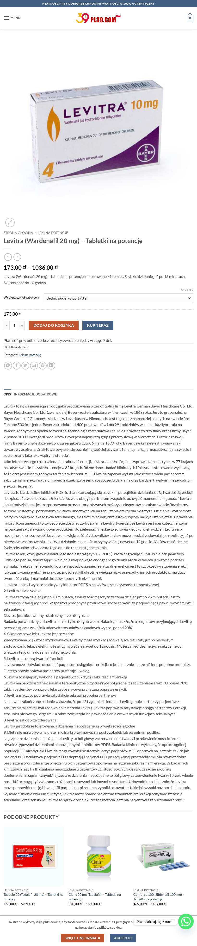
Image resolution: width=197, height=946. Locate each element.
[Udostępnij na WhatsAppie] (8, 366)
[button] (12, 18)
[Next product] (8, 257)
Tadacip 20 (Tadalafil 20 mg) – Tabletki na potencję (33, 896)
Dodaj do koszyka (53, 325)
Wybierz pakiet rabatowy (21, 297)
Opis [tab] (7, 394)
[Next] (193, 870)
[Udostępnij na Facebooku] (17, 366)
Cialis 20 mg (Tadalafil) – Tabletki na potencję (94, 896)
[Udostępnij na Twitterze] (25, 366)
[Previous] (3, 870)
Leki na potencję (53, 233)
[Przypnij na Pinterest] (43, 366)
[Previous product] (17, 257)
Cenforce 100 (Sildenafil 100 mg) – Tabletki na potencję (159, 896)
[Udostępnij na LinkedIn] (51, 366)
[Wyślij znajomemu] (34, 366)
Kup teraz (98, 325)
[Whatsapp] (185, 921)
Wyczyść (186, 289)
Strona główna (18, 233)
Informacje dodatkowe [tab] (35, 394)
